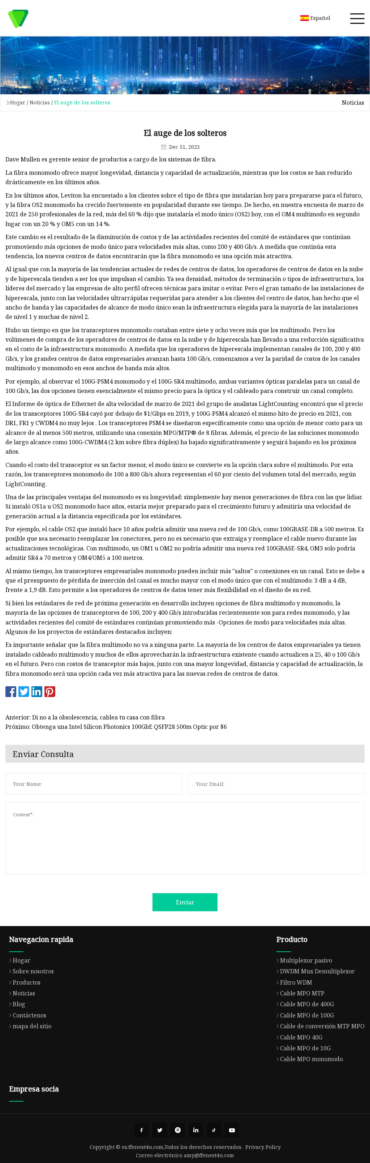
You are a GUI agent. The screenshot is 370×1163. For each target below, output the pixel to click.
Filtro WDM (296, 982)
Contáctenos (29, 1015)
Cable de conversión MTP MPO (322, 1026)
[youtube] (232, 1130)
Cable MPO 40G (301, 1037)
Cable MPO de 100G (307, 1015)
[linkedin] (196, 1130)
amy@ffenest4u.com (209, 1155)
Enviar (185, 902)
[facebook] (141, 1130)
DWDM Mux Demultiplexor (317, 971)
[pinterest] (178, 1130)
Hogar (17, 102)
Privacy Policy (263, 1146)
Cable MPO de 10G (305, 1048)
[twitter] (159, 1130)
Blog (19, 1004)
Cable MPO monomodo (311, 1059)
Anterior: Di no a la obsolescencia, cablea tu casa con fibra (85, 717)
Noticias (40, 102)
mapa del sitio (32, 1026)
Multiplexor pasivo (306, 960)
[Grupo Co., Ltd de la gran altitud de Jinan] (18, 18)
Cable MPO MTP (302, 993)
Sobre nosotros (33, 971)
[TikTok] (214, 1130)
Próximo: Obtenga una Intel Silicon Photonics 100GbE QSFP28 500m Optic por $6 (116, 727)
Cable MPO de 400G (307, 1004)
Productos (26, 982)
